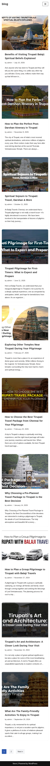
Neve (15, 763)
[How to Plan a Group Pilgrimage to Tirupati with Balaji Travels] (25, 547)
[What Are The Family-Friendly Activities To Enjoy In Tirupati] (25, 689)
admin (9, 63)
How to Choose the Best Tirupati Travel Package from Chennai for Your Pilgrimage (24, 421)
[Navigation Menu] (45, 4)
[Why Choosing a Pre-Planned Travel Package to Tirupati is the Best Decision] (25, 471)
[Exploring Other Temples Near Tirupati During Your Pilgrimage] (25, 323)
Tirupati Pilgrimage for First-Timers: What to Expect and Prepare (21, 272)
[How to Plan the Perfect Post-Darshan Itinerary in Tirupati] (25, 102)
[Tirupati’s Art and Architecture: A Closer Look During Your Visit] (25, 620)
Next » (20, 751)
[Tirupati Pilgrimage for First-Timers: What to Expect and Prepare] (25, 246)
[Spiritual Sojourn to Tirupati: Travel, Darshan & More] (25, 174)
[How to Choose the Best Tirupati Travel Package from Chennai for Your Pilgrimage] (25, 395)
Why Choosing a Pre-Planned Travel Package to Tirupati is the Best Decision (23, 497)
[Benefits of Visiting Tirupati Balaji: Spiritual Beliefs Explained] (25, 32)
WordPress (32, 763)
